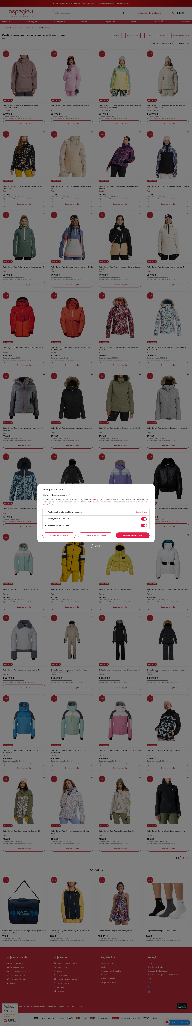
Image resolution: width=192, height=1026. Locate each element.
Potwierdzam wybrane (59, 535)
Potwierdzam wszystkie (132, 535)
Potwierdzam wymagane (96, 535)
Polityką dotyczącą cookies (101, 499)
